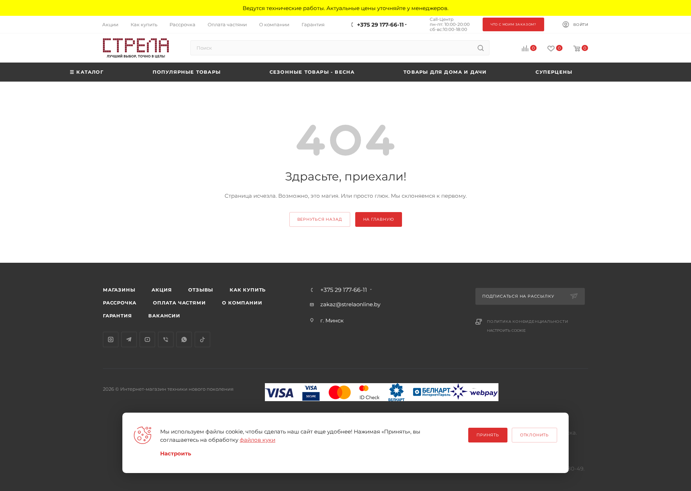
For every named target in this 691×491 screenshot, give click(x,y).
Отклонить (534, 434)
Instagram (110, 339)
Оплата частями (179, 303)
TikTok (202, 339)
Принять (488, 434)
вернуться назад (319, 219)
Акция (162, 290)
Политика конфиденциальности (527, 321)
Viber (165, 339)
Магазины (119, 290)
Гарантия (117, 315)
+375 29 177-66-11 (380, 24)
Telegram (129, 339)
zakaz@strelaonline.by (350, 304)
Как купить (248, 290)
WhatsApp (184, 339)
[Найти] (480, 47)
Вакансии (164, 315)
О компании (242, 303)
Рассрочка (119, 303)
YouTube (147, 339)
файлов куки (257, 439)
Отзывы (200, 290)
